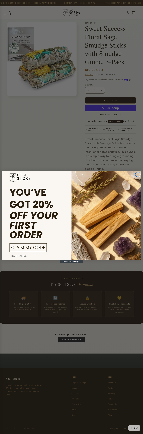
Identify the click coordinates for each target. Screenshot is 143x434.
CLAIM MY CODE (28, 247)
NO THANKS (19, 255)
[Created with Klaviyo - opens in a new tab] (71, 261)
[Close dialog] (137, 174)
